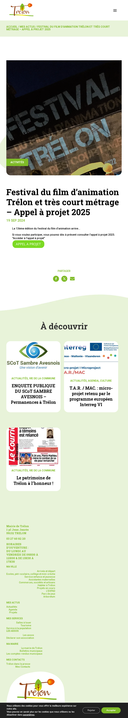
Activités (17, 162)
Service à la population (18, 628)
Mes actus (27, 26)
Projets (13, 612)
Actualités (20, 378)
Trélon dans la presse (18, 664)
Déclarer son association (20, 638)
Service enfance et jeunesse (39, 576)
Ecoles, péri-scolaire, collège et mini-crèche (30, 574)
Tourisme (26, 625)
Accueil (11, 26)
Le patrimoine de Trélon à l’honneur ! (33, 480)
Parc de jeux (48, 593)
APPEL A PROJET (28, 244)
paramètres (28, 714)
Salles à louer (23, 622)
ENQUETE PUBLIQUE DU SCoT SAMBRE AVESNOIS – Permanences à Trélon (33, 394)
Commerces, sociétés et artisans (37, 582)
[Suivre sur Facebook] (56, 279)
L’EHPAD (50, 591)
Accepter (111, 710)
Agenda (93, 380)
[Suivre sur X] (64, 279)
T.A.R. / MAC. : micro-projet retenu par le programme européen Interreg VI (91, 396)
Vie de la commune (42, 378)
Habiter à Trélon (46, 585)
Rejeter (91, 710)
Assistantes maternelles (42, 579)
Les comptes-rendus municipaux (24, 653)
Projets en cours (46, 588)
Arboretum (49, 596)
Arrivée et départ (46, 571)
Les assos (28, 635)
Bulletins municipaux (31, 651)
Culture (106, 380)
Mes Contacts (22, 666)
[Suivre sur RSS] (72, 278)
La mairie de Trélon (31, 648)
